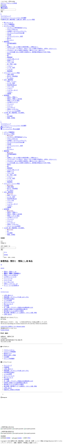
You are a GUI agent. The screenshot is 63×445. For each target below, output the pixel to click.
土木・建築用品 (8, 79)
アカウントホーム (9, 350)
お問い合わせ (8, 314)
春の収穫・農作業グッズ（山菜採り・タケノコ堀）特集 (20, 312)
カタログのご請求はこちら (13, 326)
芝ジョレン (10, 40)
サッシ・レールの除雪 (13, 111)
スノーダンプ (11, 107)
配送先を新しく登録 (10, 355)
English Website (5, 330)
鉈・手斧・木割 (11, 64)
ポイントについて (9, 302)
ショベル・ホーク (12, 90)
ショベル (9, 69)
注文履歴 (23, 17)
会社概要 (6, 305)
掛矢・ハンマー (11, 81)
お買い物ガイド (8, 295)
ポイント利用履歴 (9, 358)
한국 (29, 438)
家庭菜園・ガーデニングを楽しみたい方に (16, 297)
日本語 (8, 438)
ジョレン (9, 66)
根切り (9, 53)
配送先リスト (8, 353)
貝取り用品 (10, 74)
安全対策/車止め (12, 85)
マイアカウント (5, 17)
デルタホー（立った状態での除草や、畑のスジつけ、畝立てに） (26, 50)
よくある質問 (8, 300)
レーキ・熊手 (11, 67)
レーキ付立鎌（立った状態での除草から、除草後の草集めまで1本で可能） (29, 52)
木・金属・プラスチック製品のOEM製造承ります (18, 307)
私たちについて (8, 22)
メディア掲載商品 (9, 24)
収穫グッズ (10, 60)
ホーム (5, 252)
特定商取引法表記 (9, 298)
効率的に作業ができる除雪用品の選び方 (16, 309)
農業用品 (6, 41)
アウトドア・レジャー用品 (12, 73)
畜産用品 (9, 71)
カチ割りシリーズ (12, 102)
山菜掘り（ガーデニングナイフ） (17, 31)
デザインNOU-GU (12, 29)
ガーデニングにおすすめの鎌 (15, 33)
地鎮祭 (9, 93)
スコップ (9, 105)
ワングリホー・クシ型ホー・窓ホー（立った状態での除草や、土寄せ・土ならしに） (32, 48)
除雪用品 (6, 95)
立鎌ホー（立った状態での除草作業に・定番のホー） (23, 47)
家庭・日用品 (11, 118)
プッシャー (10, 104)
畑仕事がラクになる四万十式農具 (14, 311)
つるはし (9, 92)
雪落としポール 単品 (13, 100)
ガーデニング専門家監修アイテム (17, 27)
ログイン (3, 3)
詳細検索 (6, 367)
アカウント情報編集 (10, 351)
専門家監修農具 (11, 43)
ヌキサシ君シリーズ (13, 59)
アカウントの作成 (11, 3)
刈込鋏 (9, 34)
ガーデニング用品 (9, 26)
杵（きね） (10, 78)
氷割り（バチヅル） (13, 109)
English (20, 438)
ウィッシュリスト (15, 17)
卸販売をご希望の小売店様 (12, 389)
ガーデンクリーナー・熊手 (15, 36)
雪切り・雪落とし (12, 97)
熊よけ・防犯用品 (12, 76)
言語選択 (5, 8)
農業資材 (9, 57)
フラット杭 (10, 62)
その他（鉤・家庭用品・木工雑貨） (14, 112)
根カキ (9, 38)
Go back (10, 135)
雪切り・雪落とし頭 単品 (14, 98)
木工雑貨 (9, 116)
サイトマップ (8, 365)
